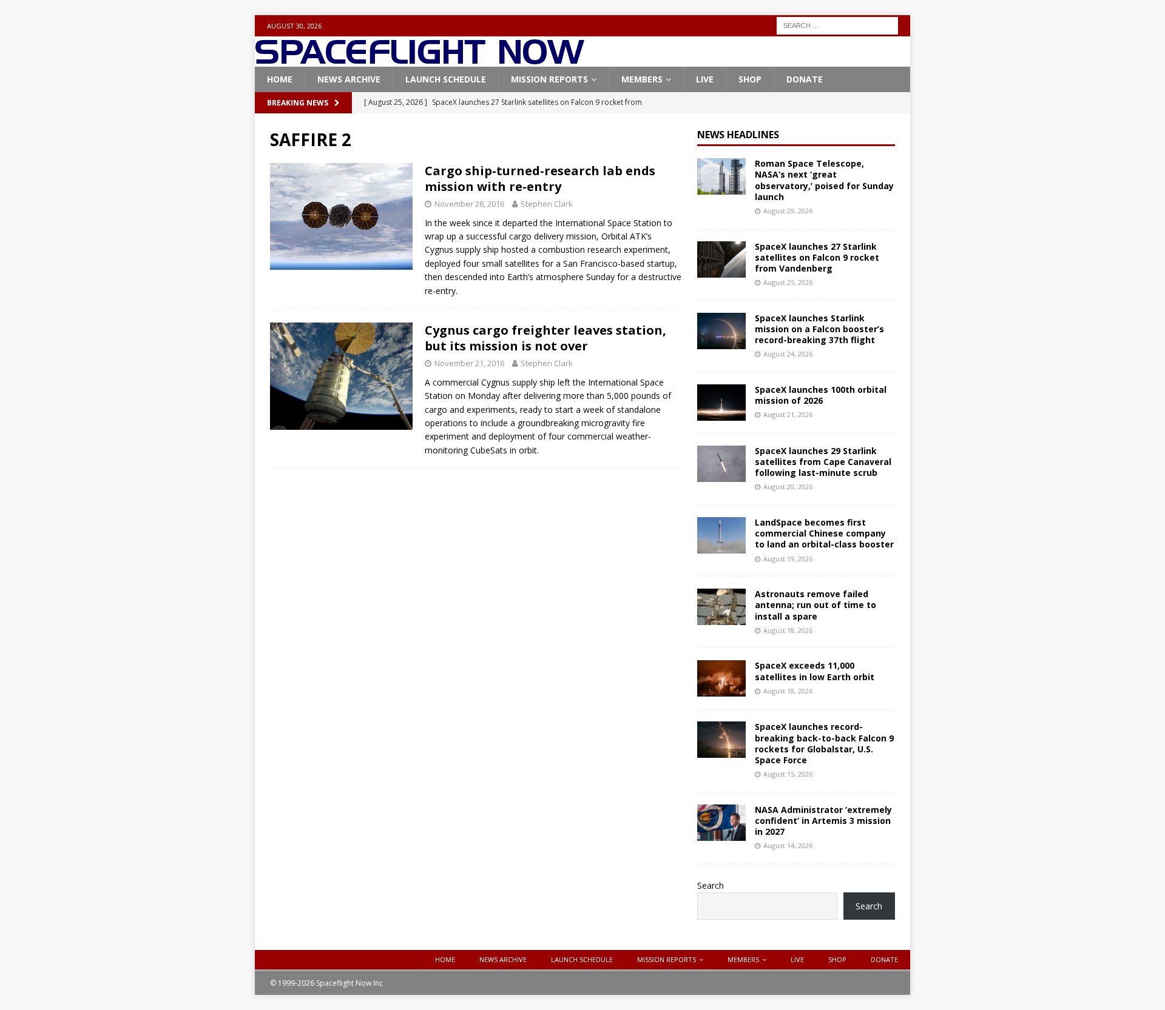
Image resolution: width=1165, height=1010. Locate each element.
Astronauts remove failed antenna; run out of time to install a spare (815, 604)
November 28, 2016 (469, 203)
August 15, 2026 (787, 773)
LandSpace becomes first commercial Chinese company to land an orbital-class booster (824, 533)
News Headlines (738, 134)
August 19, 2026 (787, 558)
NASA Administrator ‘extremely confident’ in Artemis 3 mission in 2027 (823, 820)
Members (642, 79)
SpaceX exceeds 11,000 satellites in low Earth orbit (814, 671)
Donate (804, 79)
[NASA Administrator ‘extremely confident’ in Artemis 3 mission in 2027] (721, 822)
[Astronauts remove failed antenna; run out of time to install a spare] (721, 607)
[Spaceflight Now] (419, 59)
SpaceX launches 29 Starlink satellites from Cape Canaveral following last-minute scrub (823, 461)
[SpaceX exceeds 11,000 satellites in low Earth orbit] (721, 678)
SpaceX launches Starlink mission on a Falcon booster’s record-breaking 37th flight (819, 329)
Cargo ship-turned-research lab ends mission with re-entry (540, 178)
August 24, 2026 (787, 353)
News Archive (348, 79)
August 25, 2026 (787, 282)
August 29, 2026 (787, 210)
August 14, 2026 (787, 845)
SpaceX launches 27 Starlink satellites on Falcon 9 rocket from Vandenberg (817, 257)
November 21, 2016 (469, 363)
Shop (749, 79)
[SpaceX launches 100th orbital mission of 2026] (721, 402)
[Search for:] (837, 24)
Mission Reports (549, 79)
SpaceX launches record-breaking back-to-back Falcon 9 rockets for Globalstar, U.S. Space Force (824, 743)
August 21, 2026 (787, 414)
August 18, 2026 (787, 630)
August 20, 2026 (787, 486)
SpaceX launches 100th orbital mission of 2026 (820, 395)
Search (710, 885)
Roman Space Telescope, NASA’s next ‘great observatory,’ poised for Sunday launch (824, 180)
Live (705, 79)
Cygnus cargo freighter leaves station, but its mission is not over (545, 338)
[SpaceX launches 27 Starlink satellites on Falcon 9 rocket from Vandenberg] (721, 259)
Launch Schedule (445, 79)
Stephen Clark (547, 203)
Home (279, 79)
